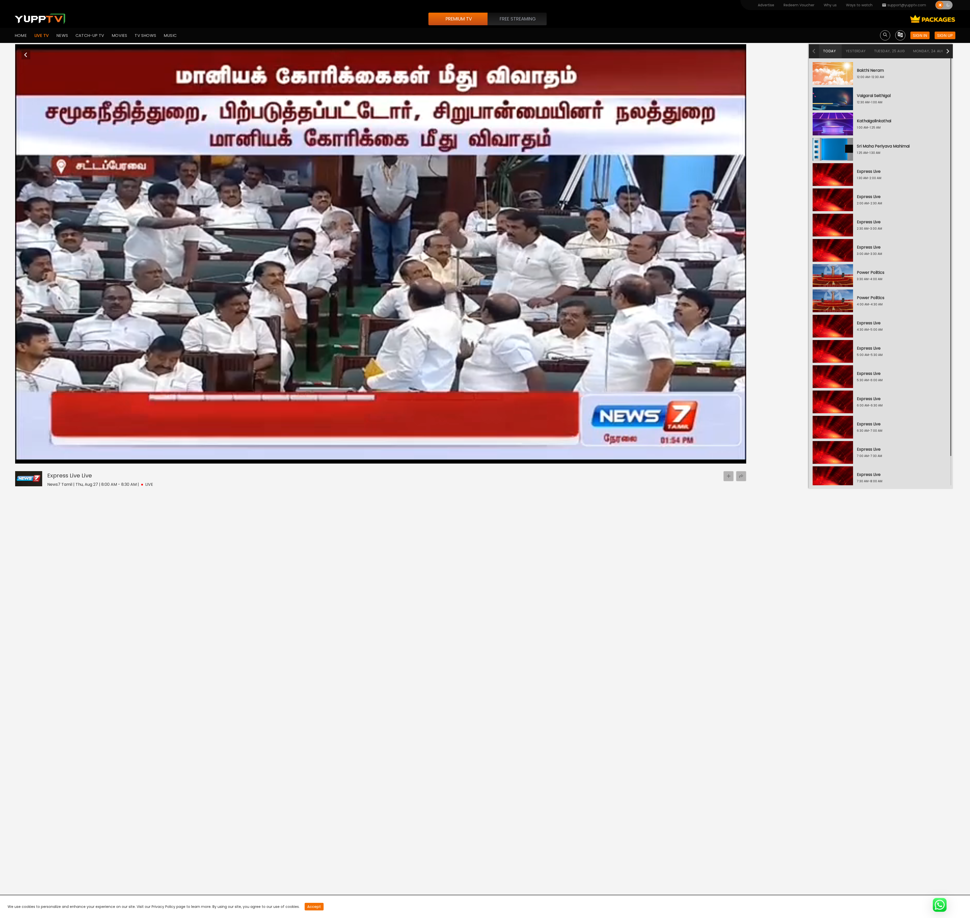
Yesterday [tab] (856, 51)
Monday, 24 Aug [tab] (929, 51)
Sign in (920, 35)
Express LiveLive (69, 475)
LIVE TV (41, 35)
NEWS (62, 35)
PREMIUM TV (459, 19)
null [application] (37, 459)
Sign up (945, 35)
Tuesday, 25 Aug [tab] (889, 51)
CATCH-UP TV (90, 35)
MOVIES (119, 35)
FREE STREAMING (518, 19)
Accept (314, 906)
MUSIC (170, 35)
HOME (21, 35)
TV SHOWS (145, 35)
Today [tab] (829, 51)
